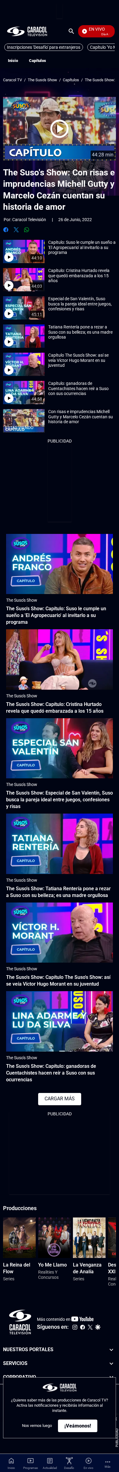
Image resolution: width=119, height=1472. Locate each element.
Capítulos (37, 60)
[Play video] (59, 129)
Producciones (20, 1208)
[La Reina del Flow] (19, 1237)
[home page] (27, 31)
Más (107, 1466)
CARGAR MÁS (60, 1099)
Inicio (13, 60)
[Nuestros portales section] (111, 1350)
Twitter (16, 229)
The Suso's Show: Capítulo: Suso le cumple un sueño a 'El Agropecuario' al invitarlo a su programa (56, 615)
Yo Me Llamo (52, 1265)
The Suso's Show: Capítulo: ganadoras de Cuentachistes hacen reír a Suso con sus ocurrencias (51, 1073)
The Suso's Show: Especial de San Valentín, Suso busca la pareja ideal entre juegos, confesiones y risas (59, 799)
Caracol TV (12, 80)
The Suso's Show (42, 80)
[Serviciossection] (111, 1363)
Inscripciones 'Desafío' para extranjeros (43, 47)
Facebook (6, 229)
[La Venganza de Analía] (89, 1237)
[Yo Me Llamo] (54, 1237)
